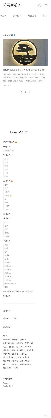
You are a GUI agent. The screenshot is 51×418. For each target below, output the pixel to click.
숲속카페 (19, 346)
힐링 (5, 346)
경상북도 (7, 269)
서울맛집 (14, 360)
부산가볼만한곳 (25, 364)
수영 (6, 202)
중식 (6, 166)
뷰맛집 (13, 357)
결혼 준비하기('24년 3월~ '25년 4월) (18, 291)
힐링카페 (26, 357)
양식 (6, 173)
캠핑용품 (30, 350)
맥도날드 (27, 360)
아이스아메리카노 (18, 350)
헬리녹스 (23, 339)
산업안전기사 (9, 150)
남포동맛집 (7, 368)
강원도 (6, 255)
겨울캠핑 (11, 346)
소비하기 (7, 180)
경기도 (6, 258)
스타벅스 (6, 339)
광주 (6, 251)
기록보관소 (12, 5)
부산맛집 (23, 353)
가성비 (15, 368)
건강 (6, 225)
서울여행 (19, 343)
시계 (6, 209)
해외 (6, 287)
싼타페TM (6, 350)
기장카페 (6, 343)
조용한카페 (29, 343)
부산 (6, 248)
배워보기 (32, 15)
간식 (6, 176)
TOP (45, 416)
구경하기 (6, 240)
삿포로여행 (14, 364)
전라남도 (7, 280)
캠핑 (6, 184)
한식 (6, 162)
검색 (40, 5)
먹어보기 (6, 155)
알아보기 (6, 218)
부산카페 (6, 353)
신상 (21, 360)
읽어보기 (17, 15)
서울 (6, 244)
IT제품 (7, 195)
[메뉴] (46, 5)
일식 (6, 169)
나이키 (5, 364)
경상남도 (7, 273)
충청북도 (7, 262)
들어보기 (6, 213)
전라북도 (7, 276)
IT (5, 222)
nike (13, 343)
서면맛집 (6, 357)
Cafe (6, 158)
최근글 (6, 318)
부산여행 (14, 339)
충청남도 (7, 265)
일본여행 (6, 360)
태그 (44, 15)
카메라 (6, 206)
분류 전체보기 (9, 142)
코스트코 (27, 346)
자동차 (6, 191)
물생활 (6, 232)
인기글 (14, 318)
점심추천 (14, 353)
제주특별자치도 (10, 283)
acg (19, 357)
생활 (6, 188)
